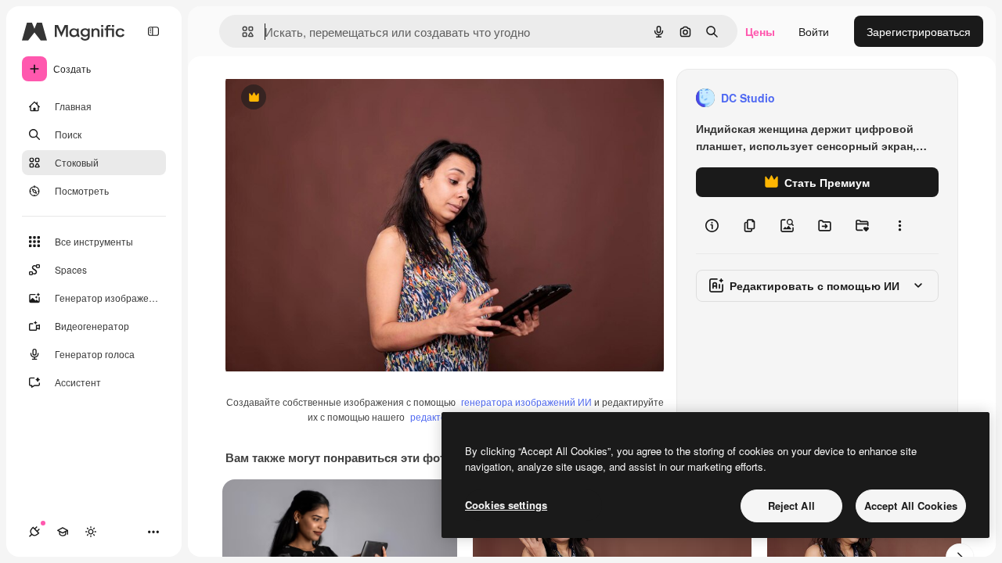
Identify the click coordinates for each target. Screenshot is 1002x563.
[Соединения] (34, 531)
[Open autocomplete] (241, 32)
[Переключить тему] (90, 531)
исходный (330, 98)
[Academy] (62, 531)
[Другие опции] (899, 225)
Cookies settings (506, 504)
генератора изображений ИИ (526, 401)
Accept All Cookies (910, 505)
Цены (760, 31)
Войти (813, 31)
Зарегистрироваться (919, 31)
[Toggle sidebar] (153, 31)
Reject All (791, 505)
